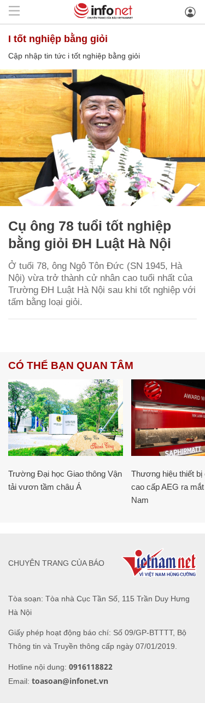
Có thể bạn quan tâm (70, 365)
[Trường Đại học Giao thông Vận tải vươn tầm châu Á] (65, 417)
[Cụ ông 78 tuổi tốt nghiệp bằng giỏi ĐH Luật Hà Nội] (102, 137)
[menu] (14, 12)
